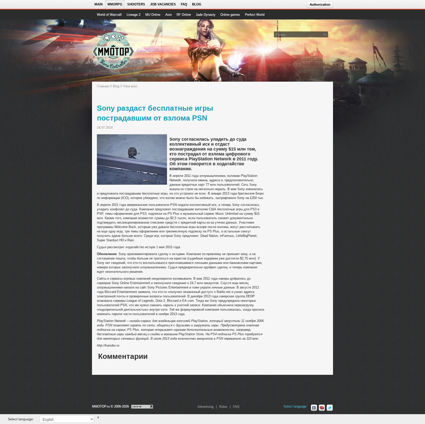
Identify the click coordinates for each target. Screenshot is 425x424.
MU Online (152, 14)
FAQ (184, 4)
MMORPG (114, 4)
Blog (196, 4)
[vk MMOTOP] (314, 407)
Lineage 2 (133, 14)
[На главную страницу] (113, 50)
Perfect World (254, 14)
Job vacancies (163, 4)
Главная (103, 86)
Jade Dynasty (205, 14)
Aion (168, 14)
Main (98, 4)
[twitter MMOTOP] (329, 407)
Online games (230, 14)
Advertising (205, 407)
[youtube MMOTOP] (322, 407)
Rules (223, 407)
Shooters (136, 4)
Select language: (21, 419)
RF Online (184, 14)
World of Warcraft (109, 14)
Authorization (320, 4)
